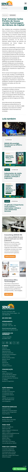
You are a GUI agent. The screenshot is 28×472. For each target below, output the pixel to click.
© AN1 (25, 466)
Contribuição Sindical (8, 394)
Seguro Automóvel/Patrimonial (10, 433)
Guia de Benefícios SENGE (9, 443)
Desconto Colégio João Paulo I (10, 455)
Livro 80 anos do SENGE (8, 376)
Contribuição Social (7, 393)
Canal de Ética (6, 356)
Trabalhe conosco (7, 365)
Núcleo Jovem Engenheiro (9, 412)
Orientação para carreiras (9, 452)
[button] (25, 3)
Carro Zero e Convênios (8, 441)
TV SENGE (5, 379)
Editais (4, 396)
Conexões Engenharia (8, 449)
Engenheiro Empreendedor (9, 410)
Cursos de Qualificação (8, 450)
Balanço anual (6, 359)
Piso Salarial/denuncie (8, 399)
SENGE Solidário (6, 409)
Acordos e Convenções (8, 391)
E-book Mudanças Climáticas (10, 378)
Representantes (6, 351)
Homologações (6, 401)
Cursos (7, 169)
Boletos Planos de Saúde (9, 419)
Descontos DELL (6, 440)
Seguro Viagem (6, 431)
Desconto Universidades (8, 453)
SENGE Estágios (6, 457)
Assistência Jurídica (7, 436)
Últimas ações (6, 390)
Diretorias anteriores (7, 352)
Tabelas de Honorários (8, 398)
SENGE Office (5, 438)
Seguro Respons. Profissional (10, 430)
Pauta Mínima (6, 413)
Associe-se (5, 362)
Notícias (4, 371)
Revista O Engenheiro (8, 381)
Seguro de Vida (6, 428)
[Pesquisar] (25, 8)
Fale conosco (5, 364)
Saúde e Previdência (7, 427)
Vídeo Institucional (7, 373)
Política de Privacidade (8, 357)
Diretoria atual (6, 349)
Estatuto (4, 361)
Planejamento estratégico (9, 354)
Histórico (4, 348)
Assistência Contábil (7, 435)
